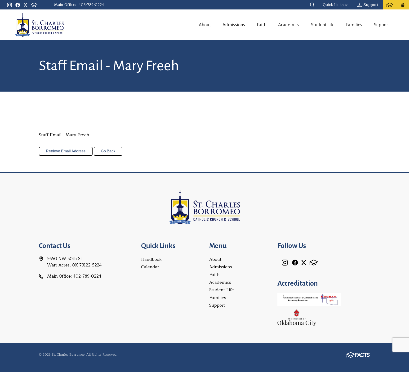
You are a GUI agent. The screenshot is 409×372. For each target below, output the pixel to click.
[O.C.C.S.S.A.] (309, 299)
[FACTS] (34, 5)
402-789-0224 (87, 276)
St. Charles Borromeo (39, 25)
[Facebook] (17, 5)
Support (382, 24)
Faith (262, 24)
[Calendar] (402, 5)
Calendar (150, 266)
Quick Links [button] (333, 5)
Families (354, 24)
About (205, 24)
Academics (288, 24)
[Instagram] (9, 5)
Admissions (233, 24)
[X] (25, 5)
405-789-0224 (91, 5)
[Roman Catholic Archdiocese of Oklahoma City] (296, 317)
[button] (312, 4)
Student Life (322, 24)
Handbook (151, 259)
